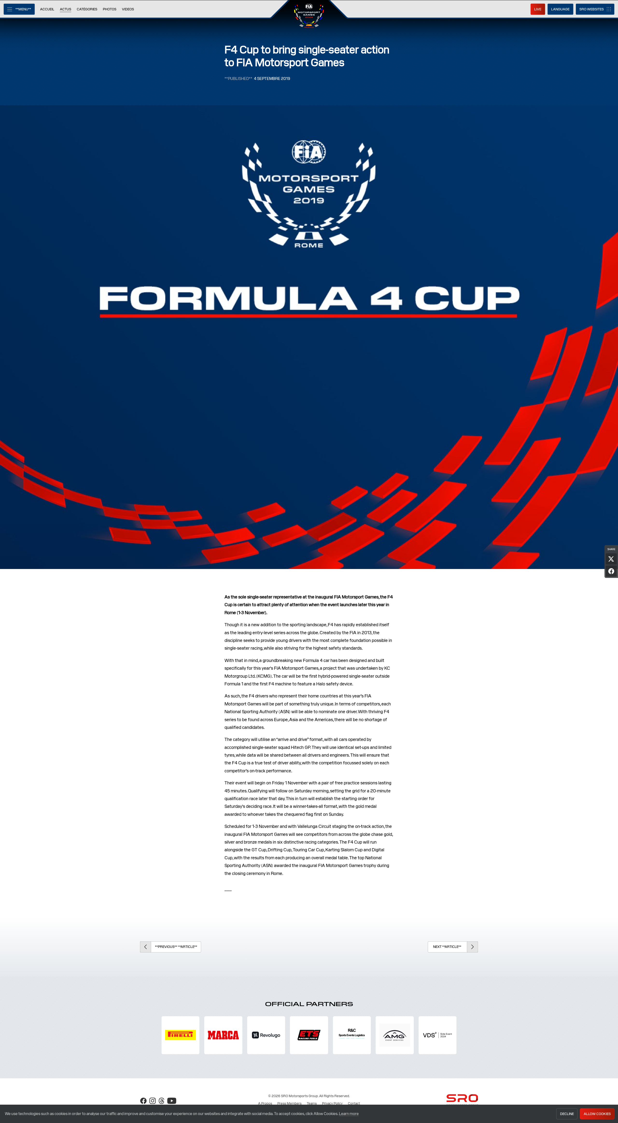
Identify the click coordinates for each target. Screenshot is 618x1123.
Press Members (289, 1103)
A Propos (265, 1103)
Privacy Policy (332, 1103)
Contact (354, 1103)
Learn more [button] (349, 1113)
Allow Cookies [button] (597, 1114)
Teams (312, 1103)
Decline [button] (567, 1114)
